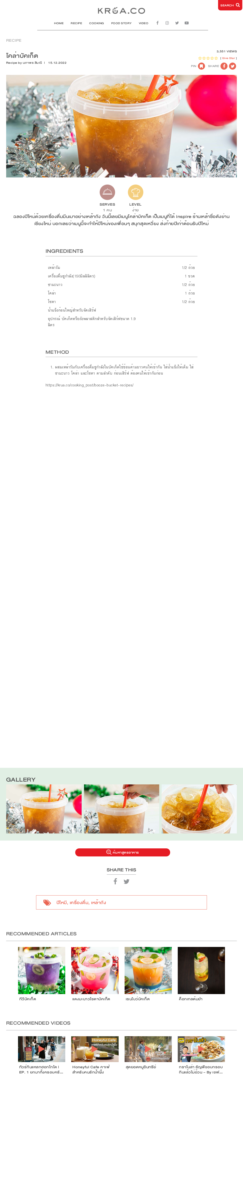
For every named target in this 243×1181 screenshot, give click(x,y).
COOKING (96, 23)
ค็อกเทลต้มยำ (191, 999)
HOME (59, 23)
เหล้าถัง (98, 903)
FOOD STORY (121, 23)
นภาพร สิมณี (32, 62)
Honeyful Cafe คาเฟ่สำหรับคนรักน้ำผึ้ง (90, 1069)
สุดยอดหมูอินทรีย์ (141, 1067)
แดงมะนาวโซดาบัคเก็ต (91, 999)
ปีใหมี (61, 903)
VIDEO (144, 23)
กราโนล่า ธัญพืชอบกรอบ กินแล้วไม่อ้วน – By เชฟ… (201, 1069)
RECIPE (76, 23)
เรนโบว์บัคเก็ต (138, 999)
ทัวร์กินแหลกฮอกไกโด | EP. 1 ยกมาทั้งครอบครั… (41, 1069)
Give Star (228, 58)
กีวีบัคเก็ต (27, 999)
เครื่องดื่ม (79, 903)
